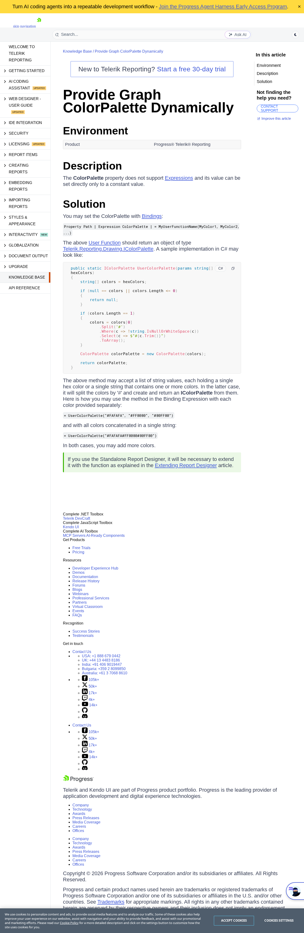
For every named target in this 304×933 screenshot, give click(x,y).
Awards (78, 814)
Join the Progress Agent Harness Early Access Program (223, 6)
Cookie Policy (69, 923)
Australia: (104, 673)
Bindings (152, 216)
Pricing (78, 552)
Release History (86, 581)
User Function (105, 243)
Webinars (80, 594)
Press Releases (85, 818)
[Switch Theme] (295, 34)
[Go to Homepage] (39, 26)
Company (80, 805)
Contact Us (81, 652)
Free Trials (81, 548)
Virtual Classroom (87, 607)
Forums (78, 585)
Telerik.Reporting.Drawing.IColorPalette (108, 249)
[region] (152, 920)
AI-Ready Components (105, 535)
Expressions (179, 178)
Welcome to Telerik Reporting (22, 53)
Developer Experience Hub (95, 568)
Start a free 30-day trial (191, 69)
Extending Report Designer (186, 465)
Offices (78, 831)
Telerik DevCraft (76, 518)
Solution (84, 204)
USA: (101, 656)
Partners (79, 602)
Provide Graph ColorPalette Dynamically (129, 51)
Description (92, 166)
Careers (79, 826)
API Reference (24, 288)
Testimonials (83, 636)
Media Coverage (86, 822)
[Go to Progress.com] (78, 781)
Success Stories (86, 631)
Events (78, 611)
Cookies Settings (279, 920)
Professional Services (90, 598)
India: (102, 664)
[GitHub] (85, 712)
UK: (101, 660)
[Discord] (85, 717)
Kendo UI (71, 527)
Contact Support (269, 108)
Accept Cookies (234, 920)
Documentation (85, 577)
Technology (82, 809)
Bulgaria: (104, 669)
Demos (78, 572)
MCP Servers (74, 535)
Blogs (77, 590)
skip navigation (24, 26)
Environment (95, 131)
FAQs (77, 615)
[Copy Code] (233, 268)
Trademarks (110, 902)
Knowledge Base (27, 277)
